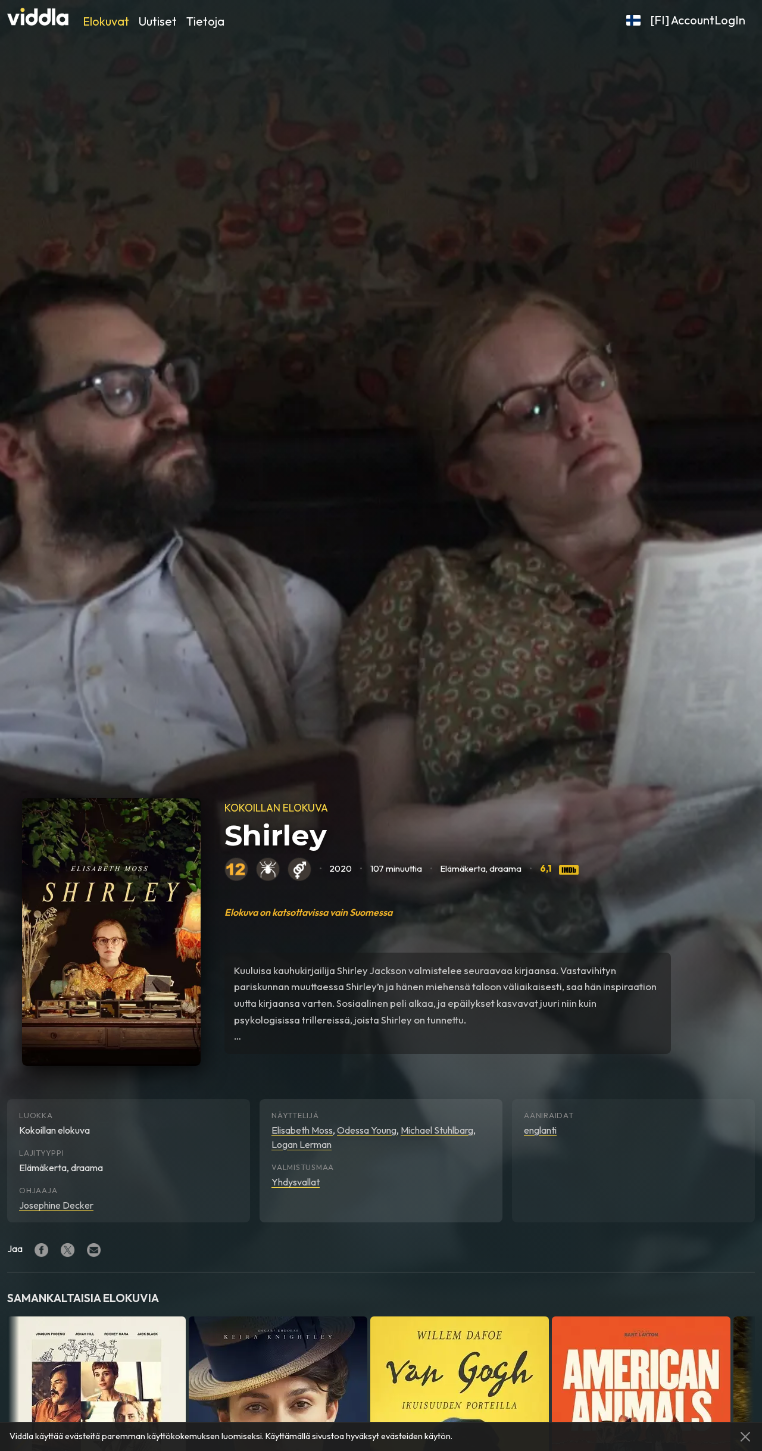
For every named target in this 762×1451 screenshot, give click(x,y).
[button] (633, 20)
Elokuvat (106, 21)
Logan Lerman (301, 1144)
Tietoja (205, 21)
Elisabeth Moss (302, 1130)
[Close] (745, 1437)
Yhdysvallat (295, 1182)
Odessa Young (366, 1130)
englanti (540, 1130)
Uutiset (158, 21)
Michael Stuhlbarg (437, 1130)
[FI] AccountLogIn (697, 20)
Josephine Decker (56, 1205)
